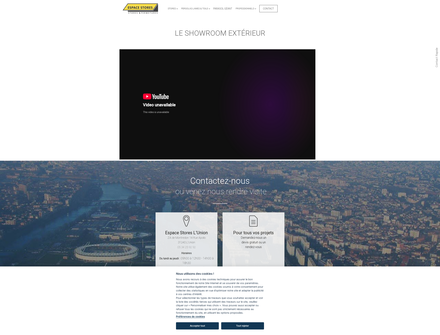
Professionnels (245, 8)
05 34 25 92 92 (186, 247)
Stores (172, 8)
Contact (268, 8)
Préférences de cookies (190, 316)
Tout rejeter (242, 325)
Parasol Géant (222, 8)
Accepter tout (197, 325)
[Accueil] (141, 8)
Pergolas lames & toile (194, 8)
